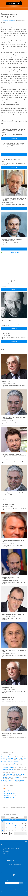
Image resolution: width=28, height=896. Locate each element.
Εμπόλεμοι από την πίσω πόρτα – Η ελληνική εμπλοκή (14, 651)
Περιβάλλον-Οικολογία (9, 793)
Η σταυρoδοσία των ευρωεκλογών (11, 159)
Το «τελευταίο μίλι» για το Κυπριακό (12, 733)
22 (22, 827)
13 (15, 825)
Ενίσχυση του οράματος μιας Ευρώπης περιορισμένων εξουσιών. (12, 280)
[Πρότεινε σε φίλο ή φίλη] (26, 25)
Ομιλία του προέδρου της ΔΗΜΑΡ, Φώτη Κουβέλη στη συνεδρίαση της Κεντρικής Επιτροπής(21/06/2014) (13, 145)
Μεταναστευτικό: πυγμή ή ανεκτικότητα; (13, 614)
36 (2, 830)
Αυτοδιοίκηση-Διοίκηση (10, 795)
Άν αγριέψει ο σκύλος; (8, 504)
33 (2, 825)
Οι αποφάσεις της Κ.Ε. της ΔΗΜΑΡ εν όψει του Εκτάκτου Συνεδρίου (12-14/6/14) (13, 130)
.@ (15, 864)
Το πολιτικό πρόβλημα (8, 687)
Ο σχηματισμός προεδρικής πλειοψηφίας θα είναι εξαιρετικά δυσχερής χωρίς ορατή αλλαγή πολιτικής (14, 199)
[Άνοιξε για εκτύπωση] (24, 25)
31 (2, 821)
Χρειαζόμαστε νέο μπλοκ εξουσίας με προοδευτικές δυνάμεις (12, 240)
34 (2, 827)
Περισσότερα (14, 138)
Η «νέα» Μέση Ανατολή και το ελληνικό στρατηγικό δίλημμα (12, 493)
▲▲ (26, 841)
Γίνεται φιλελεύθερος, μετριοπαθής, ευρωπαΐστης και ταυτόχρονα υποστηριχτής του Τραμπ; (14, 456)
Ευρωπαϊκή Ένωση (8, 799)
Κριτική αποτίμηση (7, 320)
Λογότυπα (5, 853)
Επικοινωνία (6, 851)
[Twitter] (14, 874)
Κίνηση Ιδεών (7, 801)
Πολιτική (6, 790)
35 (2, 829)
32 (2, 823)
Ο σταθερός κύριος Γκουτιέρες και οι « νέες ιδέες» (13, 541)
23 (25, 827)
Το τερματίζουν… (6, 381)
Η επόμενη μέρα (6, 333)
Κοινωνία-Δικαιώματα (9, 797)
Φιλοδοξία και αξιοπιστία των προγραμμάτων (10, 578)
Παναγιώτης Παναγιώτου (8, 20)
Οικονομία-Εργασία (9, 791)
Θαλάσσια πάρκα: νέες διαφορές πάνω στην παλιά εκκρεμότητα (14, 418)
